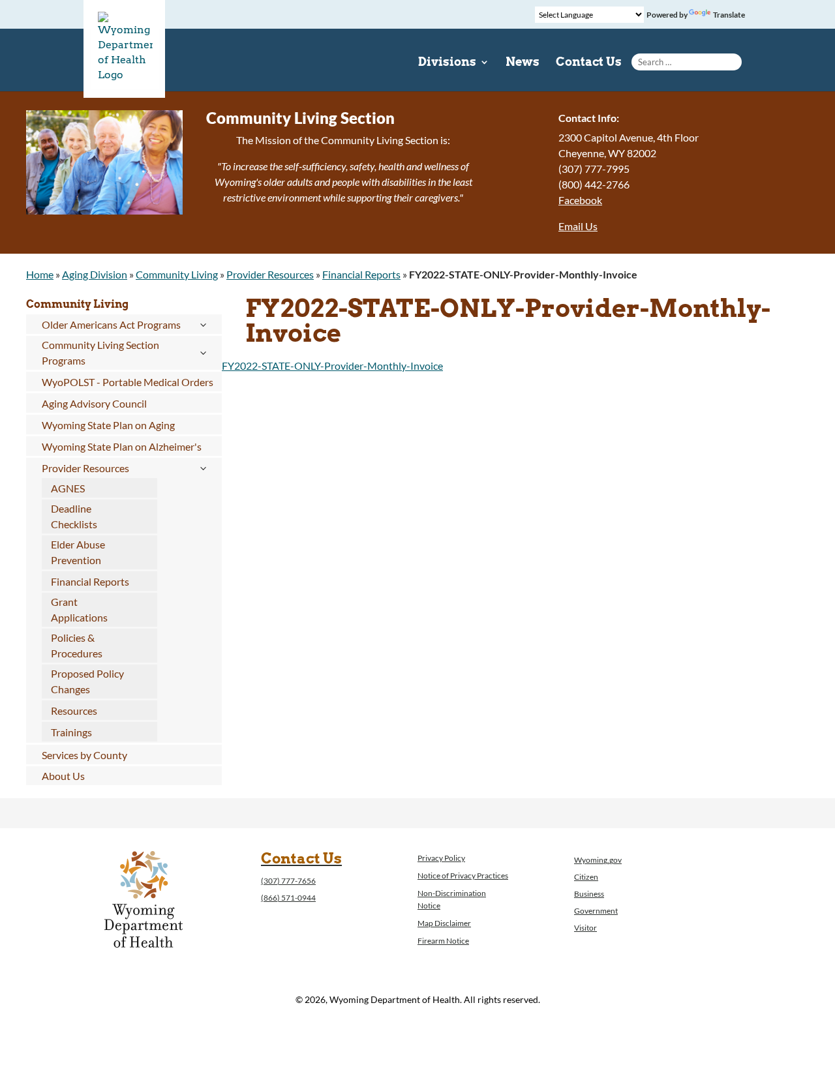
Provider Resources (270, 274)
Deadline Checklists (74, 516)
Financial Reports (361, 274)
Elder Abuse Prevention (78, 552)
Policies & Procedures (76, 645)
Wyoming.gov (598, 860)
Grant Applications (79, 609)
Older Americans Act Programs (111, 324)
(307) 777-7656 (288, 881)
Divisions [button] (447, 62)
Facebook (580, 200)
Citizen (586, 877)
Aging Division (94, 274)
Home (39, 274)
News (522, 62)
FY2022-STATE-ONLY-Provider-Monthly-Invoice (332, 365)
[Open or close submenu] (202, 325)
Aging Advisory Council (94, 403)
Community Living (177, 274)
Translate (729, 15)
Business (589, 894)
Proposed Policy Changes (87, 681)
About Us (63, 776)
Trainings (71, 732)
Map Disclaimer (444, 923)
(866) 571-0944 (288, 898)
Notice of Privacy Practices (463, 875)
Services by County (84, 755)
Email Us (578, 226)
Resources (74, 710)
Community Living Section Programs (100, 352)
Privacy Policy (441, 858)
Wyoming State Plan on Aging (108, 425)
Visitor (585, 928)
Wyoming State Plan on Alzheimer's (122, 446)
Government (596, 911)
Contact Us (589, 62)
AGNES (68, 488)
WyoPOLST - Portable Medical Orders (127, 382)
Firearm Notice (443, 941)
